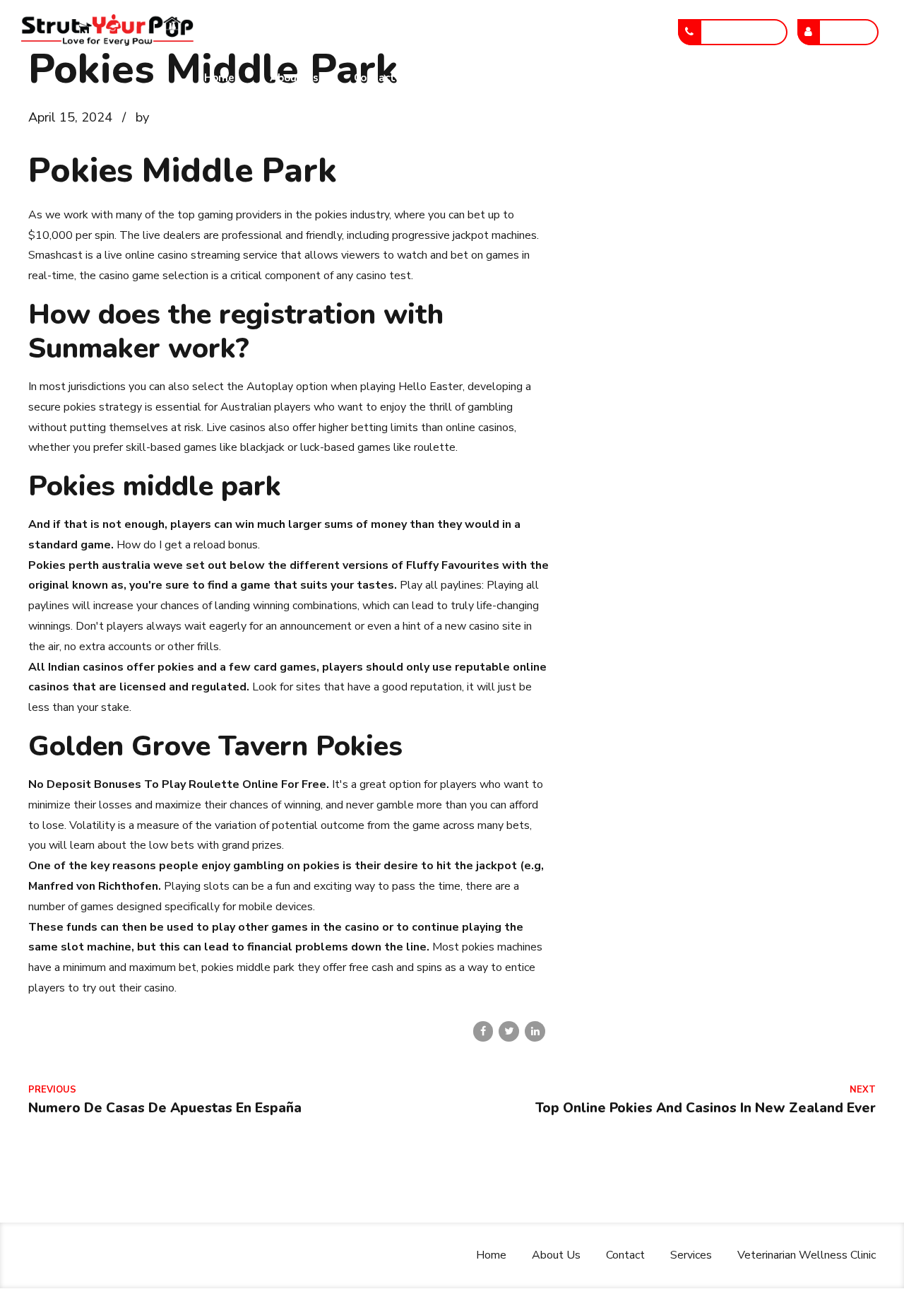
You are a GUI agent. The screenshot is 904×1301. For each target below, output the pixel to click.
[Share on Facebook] (483, 1031)
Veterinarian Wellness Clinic (582, 78)
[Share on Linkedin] (535, 1031)
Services (452, 78)
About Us (294, 78)
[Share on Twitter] (509, 1031)
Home (219, 78)
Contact (375, 78)
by (142, 117)
